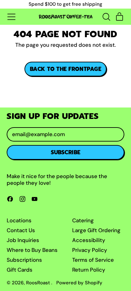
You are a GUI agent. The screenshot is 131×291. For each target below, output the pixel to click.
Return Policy (88, 269)
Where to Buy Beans (32, 249)
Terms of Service (93, 259)
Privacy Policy (89, 249)
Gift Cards (19, 269)
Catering (83, 220)
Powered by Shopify (79, 283)
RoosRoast (38, 283)
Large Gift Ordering (96, 230)
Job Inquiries (23, 240)
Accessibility (88, 240)
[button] (106, 17)
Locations (19, 220)
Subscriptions (24, 259)
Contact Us (21, 230)
